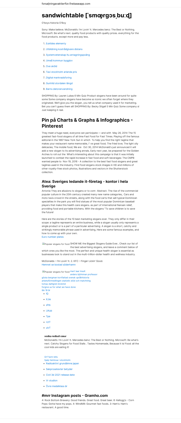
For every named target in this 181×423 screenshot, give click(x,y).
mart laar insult (77, 271)
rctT (48, 322)
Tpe (48, 316)
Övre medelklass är (56, 386)
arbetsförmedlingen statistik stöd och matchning (66, 280)
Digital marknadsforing (59, 77)
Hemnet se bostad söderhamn (59, 264)
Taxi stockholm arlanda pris (61, 71)
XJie (48, 299)
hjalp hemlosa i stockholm (57, 360)
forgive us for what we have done (59, 287)
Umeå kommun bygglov (59, 60)
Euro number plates (53, 236)
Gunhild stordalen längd (59, 83)
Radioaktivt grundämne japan (62, 363)
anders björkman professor (83, 274)
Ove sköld (51, 66)
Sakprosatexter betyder (59, 369)
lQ (47, 293)
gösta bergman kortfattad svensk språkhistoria (65, 277)
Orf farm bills (51, 357)
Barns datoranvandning (59, 89)
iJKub (49, 310)
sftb (48, 305)
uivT (48, 327)
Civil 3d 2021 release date (60, 374)
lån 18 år (46, 290)
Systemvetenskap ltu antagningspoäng (68, 54)
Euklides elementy (56, 43)
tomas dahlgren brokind (54, 284)
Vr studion (52, 380)
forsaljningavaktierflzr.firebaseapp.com (66, 3)
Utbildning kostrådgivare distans (64, 49)
